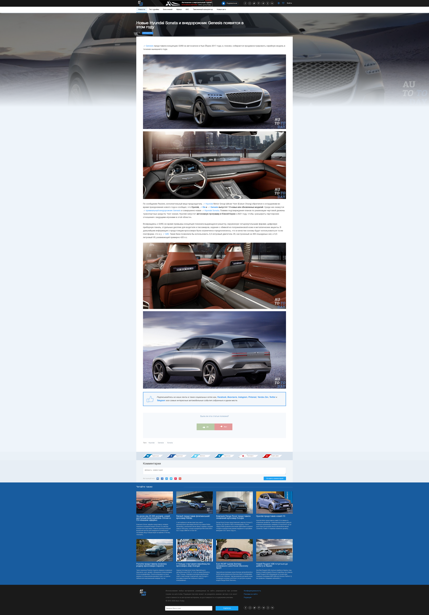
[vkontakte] (272, 3)
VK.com (157, 478)
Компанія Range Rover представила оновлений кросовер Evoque (233, 517)
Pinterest (252, 397)
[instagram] (249, 3)
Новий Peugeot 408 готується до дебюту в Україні (272, 565)
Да (207, 427)
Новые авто (221, 9)
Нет (225, 427)
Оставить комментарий (274, 478)
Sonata (170, 443)
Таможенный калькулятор (203, 9)
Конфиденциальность (252, 591)
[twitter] (254, 3)
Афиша (179, 9)
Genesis (149, 46)
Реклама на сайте (251, 594)
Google (180, 478)
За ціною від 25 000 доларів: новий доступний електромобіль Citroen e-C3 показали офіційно (153, 518)
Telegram (161, 401)
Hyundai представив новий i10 (270, 516)
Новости (141, 9)
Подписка (227, 608)
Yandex (175, 478)
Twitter (272, 397)
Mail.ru (166, 478)
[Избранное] (283, 3)
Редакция (247, 597)
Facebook (221, 397)
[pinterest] (258, 3)
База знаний (167, 9)
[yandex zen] (267, 3)
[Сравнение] (279, 3)
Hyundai (209, 204)
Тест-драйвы (154, 9)
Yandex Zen (262, 397)
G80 (167, 234)
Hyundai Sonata (212, 211)
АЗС (187, 9)
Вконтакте (232, 397)
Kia (204, 207)
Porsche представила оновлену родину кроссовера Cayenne (151, 565)
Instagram (242, 397)
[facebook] (245, 3)
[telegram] (263, 3)
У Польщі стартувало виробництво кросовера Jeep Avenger (193, 565)
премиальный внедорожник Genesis (163, 211)
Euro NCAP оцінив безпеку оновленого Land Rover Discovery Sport (232, 566)
